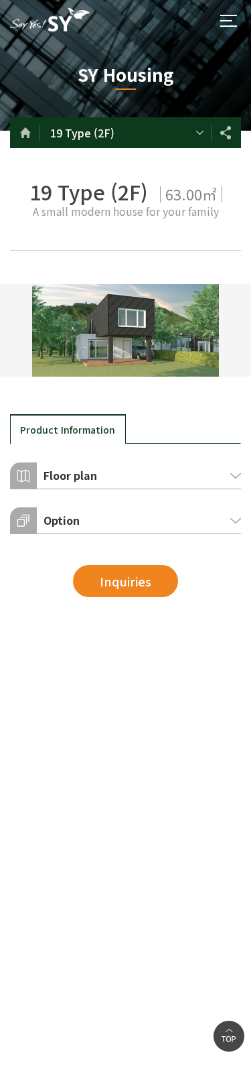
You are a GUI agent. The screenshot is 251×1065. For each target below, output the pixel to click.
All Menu (228, 21)
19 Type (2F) (82, 133)
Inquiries (125, 581)
